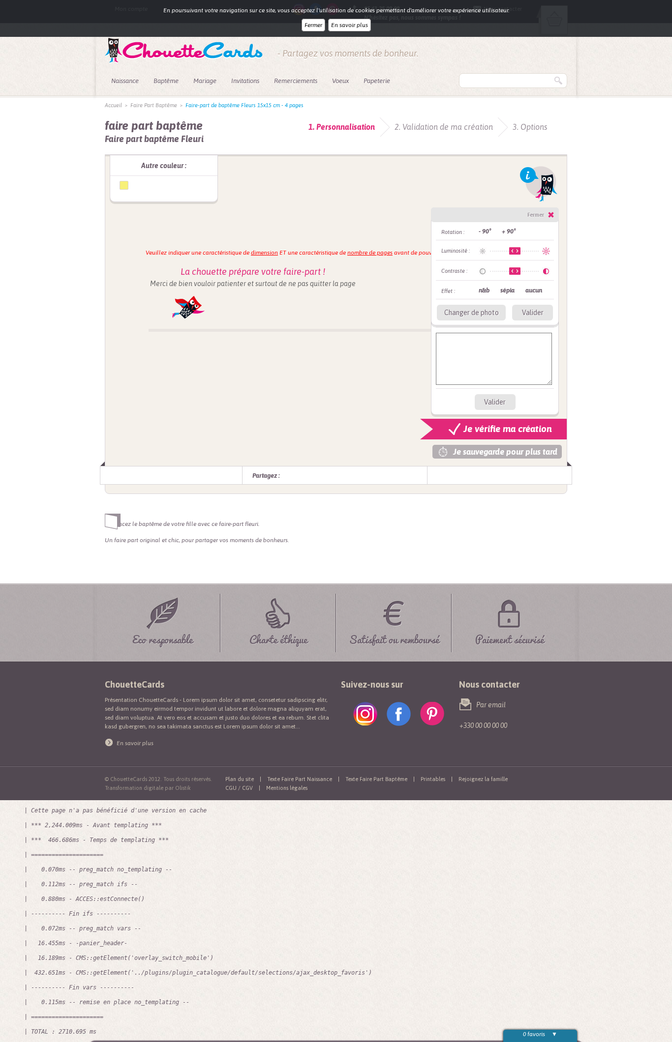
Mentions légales (286, 788)
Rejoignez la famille (483, 779)
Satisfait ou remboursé (394, 638)
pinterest (432, 714)
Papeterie (377, 81)
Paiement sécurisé (509, 638)
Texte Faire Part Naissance (299, 779)
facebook (399, 714)
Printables (433, 779)
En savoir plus (349, 25)
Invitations (245, 81)
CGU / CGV (239, 788)
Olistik (183, 788)
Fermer (313, 25)
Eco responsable (162, 638)
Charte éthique (278, 638)
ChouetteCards (184, 50)
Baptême (166, 81)
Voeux (340, 81)
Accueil (113, 105)
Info (538, 184)
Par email (491, 705)
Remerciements (295, 81)
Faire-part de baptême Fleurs (124, 185)
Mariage (204, 81)
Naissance (125, 81)
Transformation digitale (134, 788)
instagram (365, 714)
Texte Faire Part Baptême (376, 779)
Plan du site (239, 779)
